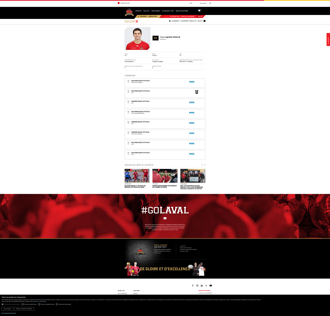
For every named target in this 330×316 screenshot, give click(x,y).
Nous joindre (203, 3)
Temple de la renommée (187, 16)
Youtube (138, 16)
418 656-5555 (209, 293)
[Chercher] (210, 3)
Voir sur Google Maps (140, 251)
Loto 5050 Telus (175, 16)
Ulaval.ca (135, 293)
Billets (200, 16)
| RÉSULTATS (152, 16)
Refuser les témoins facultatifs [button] (24, 308)
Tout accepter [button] (7, 308)
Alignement (328, 39)
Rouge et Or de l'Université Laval (129, 12)
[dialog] (165, 305)
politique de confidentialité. (39, 301)
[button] (9, 313)
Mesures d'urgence (204, 290)
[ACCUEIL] (170, 21)
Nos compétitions (122, 293)
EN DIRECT (143, 16)
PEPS (191, 3)
